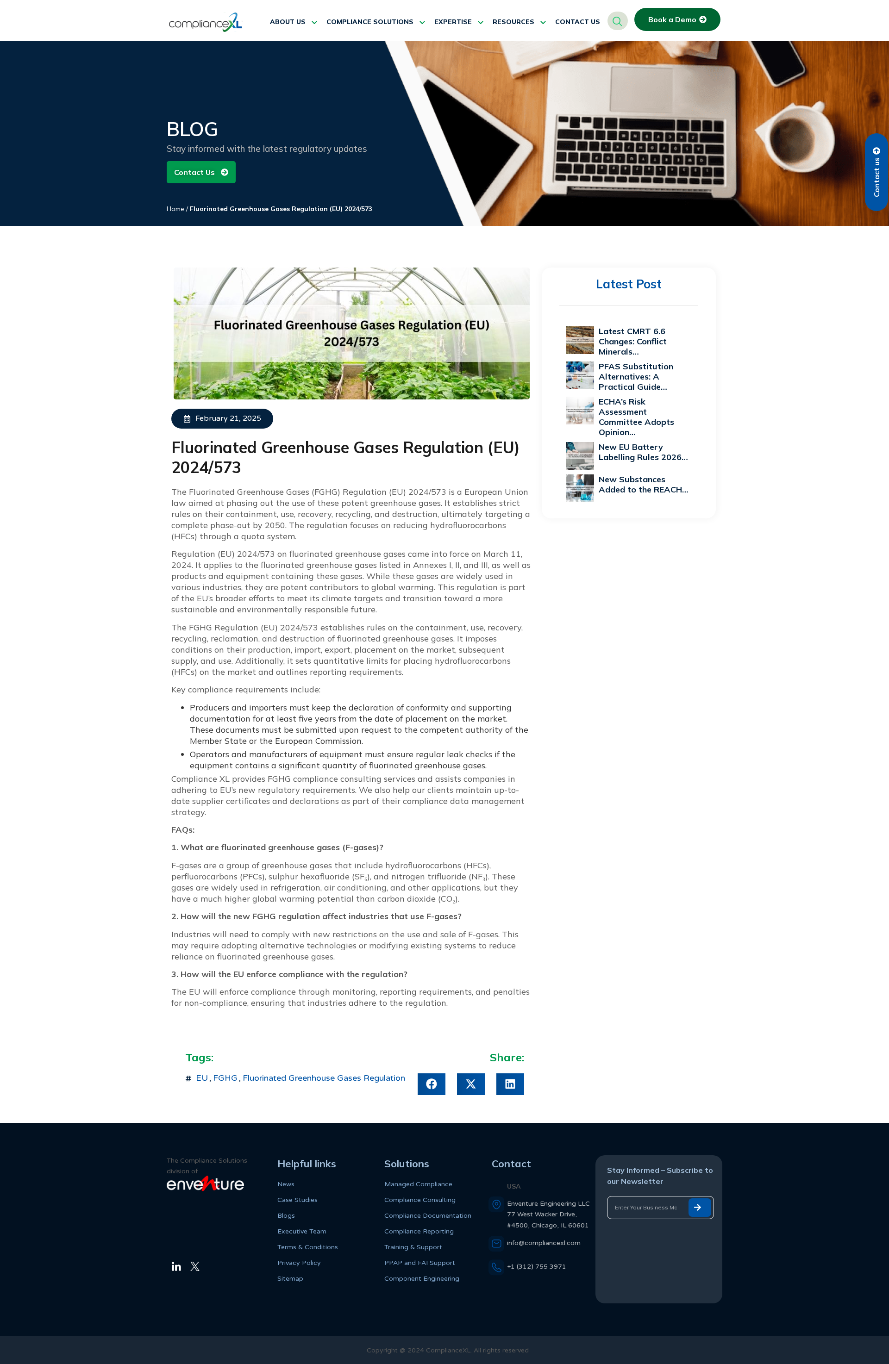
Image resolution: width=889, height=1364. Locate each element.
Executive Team (301, 1231)
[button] (431, 1084)
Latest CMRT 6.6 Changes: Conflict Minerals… (633, 341)
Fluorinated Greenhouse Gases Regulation (324, 1078)
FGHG (225, 1078)
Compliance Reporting (419, 1231)
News (285, 1184)
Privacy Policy (299, 1263)
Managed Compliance (418, 1184)
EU (202, 1078)
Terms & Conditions (307, 1247)
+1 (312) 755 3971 (536, 1267)
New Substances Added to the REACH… (644, 484)
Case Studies (297, 1200)
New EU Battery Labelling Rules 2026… (643, 452)
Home (175, 209)
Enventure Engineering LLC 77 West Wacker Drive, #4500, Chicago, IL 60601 (548, 1214)
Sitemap (290, 1279)
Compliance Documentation (427, 1216)
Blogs (286, 1216)
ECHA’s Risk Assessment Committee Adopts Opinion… (636, 416)
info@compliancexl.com (544, 1243)
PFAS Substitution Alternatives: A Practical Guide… (636, 376)
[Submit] (700, 1207)
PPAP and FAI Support (419, 1263)
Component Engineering (421, 1279)
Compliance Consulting (420, 1200)
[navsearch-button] (617, 21)
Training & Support (413, 1247)
